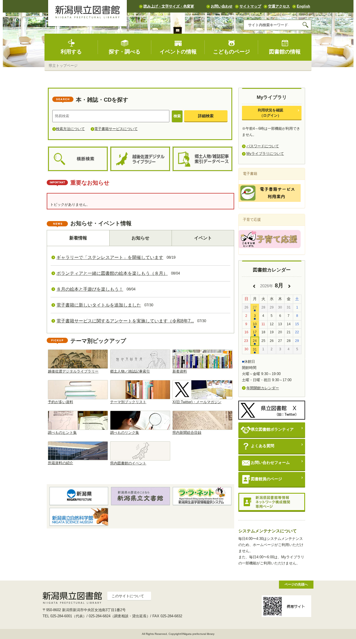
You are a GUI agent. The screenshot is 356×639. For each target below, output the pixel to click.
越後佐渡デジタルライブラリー (73, 371)
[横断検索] (78, 159)
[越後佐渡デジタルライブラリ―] (140, 159)
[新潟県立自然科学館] (79, 517)
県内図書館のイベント (128, 463)
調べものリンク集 (124, 432)
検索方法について (70, 129)
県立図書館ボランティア (272, 429)
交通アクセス (279, 6)
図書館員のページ (266, 479)
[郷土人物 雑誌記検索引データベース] (202, 159)
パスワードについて (262, 146)
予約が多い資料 (60, 402)
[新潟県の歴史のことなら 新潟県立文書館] (140, 496)
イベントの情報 (178, 52)
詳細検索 (206, 116)
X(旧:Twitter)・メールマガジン (196, 402)
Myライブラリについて (265, 153)
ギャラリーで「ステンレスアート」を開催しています (109, 257)
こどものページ (231, 52)
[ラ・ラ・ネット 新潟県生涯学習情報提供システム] (202, 496)
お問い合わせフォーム (270, 462)
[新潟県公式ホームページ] (79, 496)
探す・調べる (124, 52)
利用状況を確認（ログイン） (270, 112)
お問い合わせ (222, 6)
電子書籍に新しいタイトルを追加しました (98, 305)
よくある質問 (262, 446)
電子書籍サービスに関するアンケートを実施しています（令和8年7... (125, 321)
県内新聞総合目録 (186, 432)
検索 (177, 116)
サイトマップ (250, 6)
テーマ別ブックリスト (128, 402)
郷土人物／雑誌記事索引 (130, 371)
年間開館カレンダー (262, 388)
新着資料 (179, 371)
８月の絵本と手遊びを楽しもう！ (89, 289)
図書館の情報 (285, 52)
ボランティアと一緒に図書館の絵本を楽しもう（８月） (112, 273)
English (303, 6)
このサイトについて (128, 596)
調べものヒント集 (62, 432)
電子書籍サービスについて (116, 129)
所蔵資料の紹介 (60, 463)
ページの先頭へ (296, 584)
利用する (71, 52)
